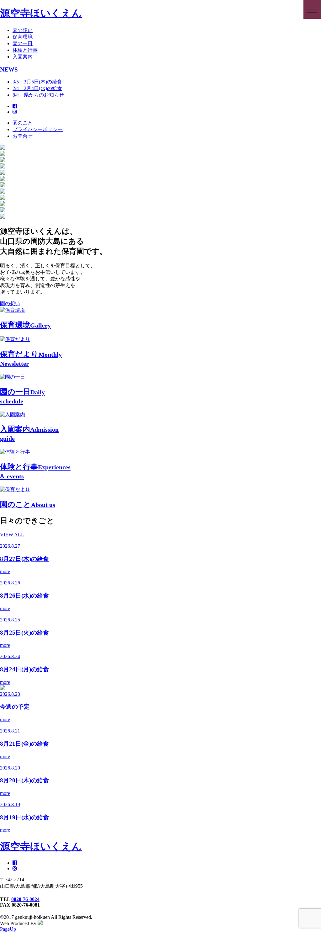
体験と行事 (25, 50)
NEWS (9, 69)
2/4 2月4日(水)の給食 (37, 88)
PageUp (8, 929)
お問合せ (23, 136)
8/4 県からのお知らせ (38, 95)
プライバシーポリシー (38, 129)
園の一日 (23, 43)
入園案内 (23, 56)
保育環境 (23, 37)
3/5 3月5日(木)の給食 (37, 81)
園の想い (23, 30)
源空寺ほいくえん (41, 13)
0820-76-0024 (25, 899)
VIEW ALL (12, 534)
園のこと (23, 122)
